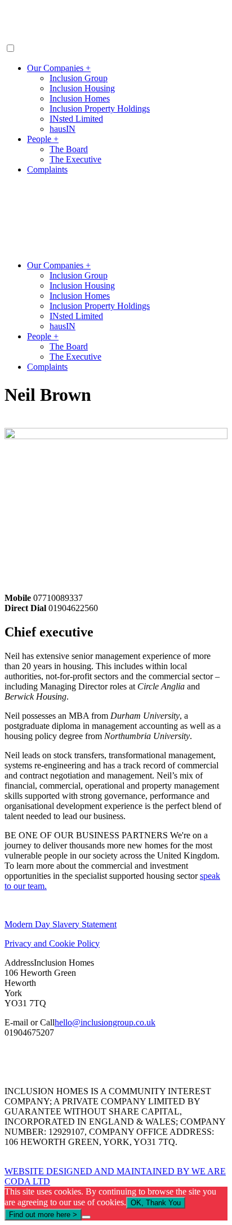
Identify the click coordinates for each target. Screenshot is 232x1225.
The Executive (75, 159)
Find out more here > (43, 1214)
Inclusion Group (79, 78)
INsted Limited (76, 118)
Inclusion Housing (82, 88)
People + (43, 139)
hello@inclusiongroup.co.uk (105, 1022)
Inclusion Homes (80, 98)
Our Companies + (59, 68)
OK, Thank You (156, 1203)
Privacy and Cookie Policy (52, 943)
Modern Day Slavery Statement (61, 924)
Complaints (47, 169)
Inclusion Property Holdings (100, 108)
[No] (86, 1217)
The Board (69, 149)
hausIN (62, 129)
